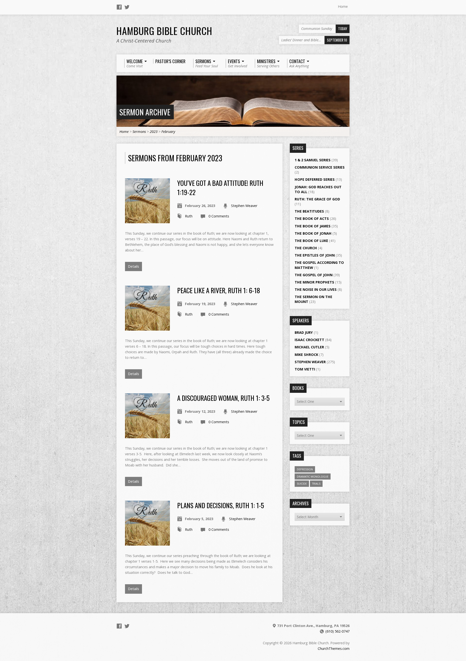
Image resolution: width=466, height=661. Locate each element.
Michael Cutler (309, 347)
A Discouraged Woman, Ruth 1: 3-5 (223, 398)
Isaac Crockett (309, 339)
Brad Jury (304, 332)
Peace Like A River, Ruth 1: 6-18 (218, 290)
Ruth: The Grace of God (317, 199)
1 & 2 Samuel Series (313, 160)
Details (133, 266)
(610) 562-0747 (337, 631)
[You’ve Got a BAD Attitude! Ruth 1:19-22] (147, 220)
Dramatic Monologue (312, 476)
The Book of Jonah (313, 233)
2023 (154, 131)
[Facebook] (119, 7)
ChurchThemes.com (334, 648)
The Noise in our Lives (316, 289)
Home (343, 6)
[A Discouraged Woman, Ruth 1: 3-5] (147, 435)
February (168, 131)
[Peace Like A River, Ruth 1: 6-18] (147, 328)
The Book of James (313, 226)
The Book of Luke (311, 240)
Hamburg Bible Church (164, 31)
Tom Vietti (305, 369)
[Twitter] (127, 7)
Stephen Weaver (244, 205)
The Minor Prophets (314, 282)
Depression (305, 469)
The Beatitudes (309, 211)
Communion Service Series (320, 167)
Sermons (139, 131)
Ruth (188, 216)
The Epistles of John (315, 255)
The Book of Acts (312, 218)
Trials (316, 483)
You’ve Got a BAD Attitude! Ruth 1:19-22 (220, 187)
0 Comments (218, 216)
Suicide (302, 483)
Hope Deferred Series (315, 179)
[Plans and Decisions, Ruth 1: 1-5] (147, 543)
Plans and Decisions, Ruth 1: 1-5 (220, 505)
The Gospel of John (314, 275)
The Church (306, 248)
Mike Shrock (306, 354)
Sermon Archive (144, 112)
